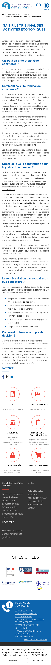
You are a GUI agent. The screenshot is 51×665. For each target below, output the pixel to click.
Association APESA (37, 498)
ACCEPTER (38, 660)
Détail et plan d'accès (35, 639)
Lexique (31, 507)
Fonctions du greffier (12, 530)
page (33, 267)
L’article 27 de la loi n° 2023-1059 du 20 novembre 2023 (25, 172)
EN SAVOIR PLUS (39, 655)
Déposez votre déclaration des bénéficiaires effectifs (12, 510)
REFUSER (13, 660)
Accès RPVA (8, 517)
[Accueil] (3, 14)
